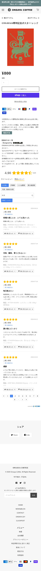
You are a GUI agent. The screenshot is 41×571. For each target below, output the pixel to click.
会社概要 (20, 535)
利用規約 (20, 555)
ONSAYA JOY (20, 517)
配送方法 (6, 133)
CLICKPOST (20, 521)
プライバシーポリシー (20, 539)
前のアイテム (8, 18)
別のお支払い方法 (20, 101)
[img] (16, 483)
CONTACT (20, 513)
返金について (20, 547)
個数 (3, 78)
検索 (20, 532)
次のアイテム (32, 18)
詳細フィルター (6, 200)
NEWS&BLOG (20, 509)
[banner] (20, 10)
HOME (20, 505)
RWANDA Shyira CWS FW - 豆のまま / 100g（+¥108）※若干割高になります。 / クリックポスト (20, 227)
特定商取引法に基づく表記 (20, 543)
